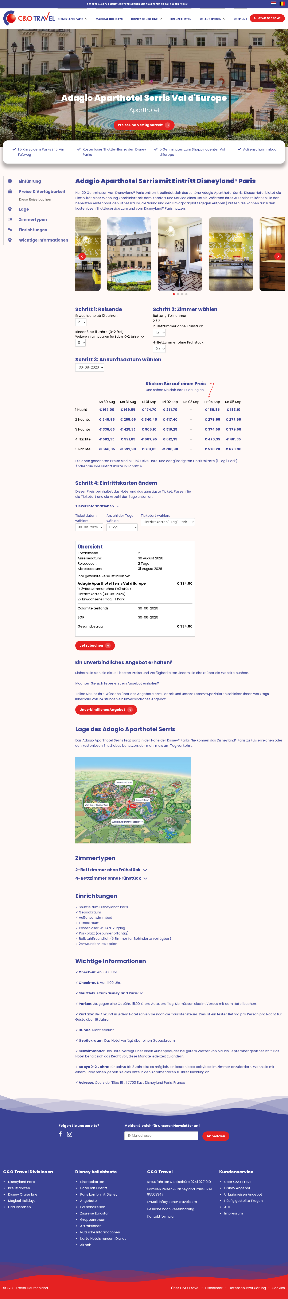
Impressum (233, 1213)
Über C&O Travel (238, 1181)
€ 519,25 (170, 429)
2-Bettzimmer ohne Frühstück (178, 326)
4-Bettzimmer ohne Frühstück (178, 342)
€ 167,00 (106, 409)
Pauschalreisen (92, 1207)
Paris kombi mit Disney (98, 1194)
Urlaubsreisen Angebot (243, 1194)
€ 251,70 (170, 409)
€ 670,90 (233, 449)
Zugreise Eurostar (94, 1213)
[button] (174, 294)
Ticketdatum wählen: (86, 518)
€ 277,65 (233, 419)
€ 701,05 (149, 449)
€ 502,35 (106, 439)
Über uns (240, 19)
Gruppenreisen (92, 1219)
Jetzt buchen (91, 645)
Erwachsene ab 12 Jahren (96, 315)
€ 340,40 (149, 419)
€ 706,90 (170, 449)
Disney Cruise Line (144, 19)
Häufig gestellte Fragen (243, 1200)
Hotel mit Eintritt (93, 1188)
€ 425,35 (128, 429)
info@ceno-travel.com (178, 1201)
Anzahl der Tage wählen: (119, 518)
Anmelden (216, 1136)
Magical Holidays (109, 19)
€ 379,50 (233, 429)
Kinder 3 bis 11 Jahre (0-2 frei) (99, 331)
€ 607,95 (149, 439)
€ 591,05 (128, 439)
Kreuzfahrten (180, 19)
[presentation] (82, 256)
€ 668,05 (107, 449)
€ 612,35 (170, 439)
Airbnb (85, 1244)
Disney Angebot (237, 1188)
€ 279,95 (212, 419)
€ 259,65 (128, 419)
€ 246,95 (107, 419)
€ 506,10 (148, 429)
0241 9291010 (201, 1181)
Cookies (278, 1288)
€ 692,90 (128, 449)
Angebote (88, 1200)
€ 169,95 (127, 409)
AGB (227, 1207)
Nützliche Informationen (100, 1232)
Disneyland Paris (70, 19)
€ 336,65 (107, 429)
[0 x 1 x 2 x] (159, 332)
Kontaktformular (161, 1216)
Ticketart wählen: (155, 515)
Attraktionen (90, 1226)
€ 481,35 (233, 439)
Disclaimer (214, 1288)
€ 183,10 (233, 409)
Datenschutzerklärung (247, 1288)
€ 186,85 (212, 409)
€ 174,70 (149, 409)
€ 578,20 (212, 449)
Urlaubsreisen (210, 19)
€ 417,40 (170, 419)
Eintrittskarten (92, 1181)
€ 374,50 (212, 429)
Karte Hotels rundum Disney (103, 1238)
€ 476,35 (212, 439)
